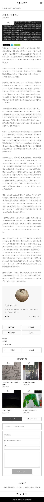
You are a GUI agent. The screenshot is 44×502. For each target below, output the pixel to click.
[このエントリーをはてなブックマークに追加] (12, 45)
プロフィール (32, 316)
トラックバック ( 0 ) (32, 419)
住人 (6, 338)
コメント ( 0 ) (12, 419)
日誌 (6, 341)
